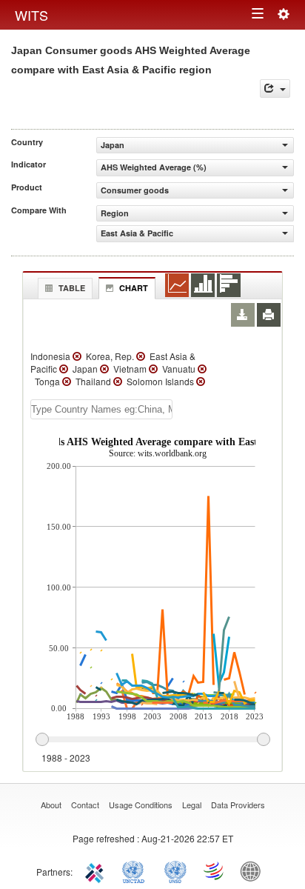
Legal (191, 804)
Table (71, 287)
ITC (97, 870)
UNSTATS (175, 870)
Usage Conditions (140, 804)
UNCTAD (136, 870)
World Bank (254, 870)
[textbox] (101, 409)
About (51, 804)
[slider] (152, 740)
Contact (85, 804)
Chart (133, 287)
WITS (31, 14)
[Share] (275, 88)
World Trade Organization (214, 870)
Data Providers (238, 804)
